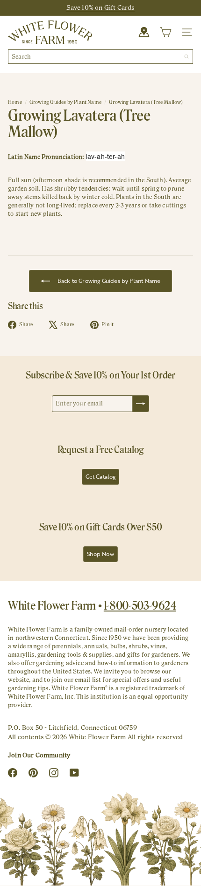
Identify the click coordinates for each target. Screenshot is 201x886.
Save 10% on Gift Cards (100, 7)
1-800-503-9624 (140, 605)
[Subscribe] (140, 403)
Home (15, 102)
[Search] (186, 56)
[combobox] (100, 56)
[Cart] (165, 32)
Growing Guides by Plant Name (65, 102)
